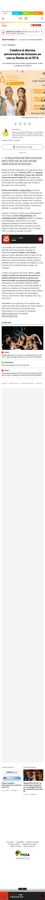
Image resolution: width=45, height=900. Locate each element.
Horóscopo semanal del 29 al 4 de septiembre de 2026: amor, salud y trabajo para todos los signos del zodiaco (22, 374)
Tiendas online (13, 383)
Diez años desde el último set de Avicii (16, 365)
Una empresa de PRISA (22, 853)
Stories (35, 802)
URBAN (36, 13)
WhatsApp (25, 124)
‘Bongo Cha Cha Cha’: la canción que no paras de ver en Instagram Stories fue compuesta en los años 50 (33, 787)
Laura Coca (16, 129)
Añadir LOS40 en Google (24, 147)
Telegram (29, 124)
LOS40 (5, 13)
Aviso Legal (9, 842)
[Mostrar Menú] (3, 18)
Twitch (31, 802)
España (4, 26)
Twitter (20, 124)
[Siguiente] (42, 40)
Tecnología (11, 45)
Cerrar (41, 31)
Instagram (10, 802)
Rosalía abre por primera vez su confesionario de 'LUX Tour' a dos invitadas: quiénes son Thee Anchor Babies (22, 356)
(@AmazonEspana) (10, 313)
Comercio (39, 383)
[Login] (42, 18)
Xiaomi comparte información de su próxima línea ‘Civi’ (12, 785)
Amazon (4, 383)
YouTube (18, 802)
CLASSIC (16, 13)
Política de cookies (14, 844)
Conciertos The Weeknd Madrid (31, 40)
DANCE (26, 13)
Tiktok (14, 802)
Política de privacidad (32, 842)
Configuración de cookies (29, 844)
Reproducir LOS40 (40, 239)
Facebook (15, 124)
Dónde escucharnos (29, 846)
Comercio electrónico (27, 383)
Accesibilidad (20, 842)
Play (42, 896)
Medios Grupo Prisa (22, 858)
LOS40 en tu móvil (15, 846)
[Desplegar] (22, 889)
